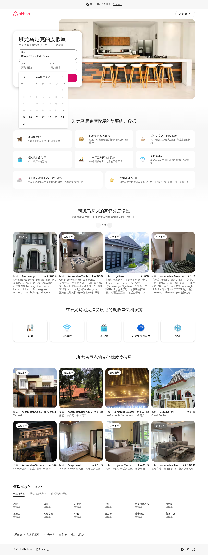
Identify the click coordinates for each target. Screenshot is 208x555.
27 (43, 117)
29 (56, 117)
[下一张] (109, 225)
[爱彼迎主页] (21, 14)
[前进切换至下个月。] (62, 77)
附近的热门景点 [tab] (59, 493)
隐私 (38, 549)
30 (62, 117)
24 (24, 117)
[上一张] (98, 225)
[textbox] (33, 68)
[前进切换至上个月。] (24, 77)
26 (37, 117)
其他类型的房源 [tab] (38, 493)
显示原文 (117, 4)
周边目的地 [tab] (19, 493)
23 (62, 110)
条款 (46, 549)
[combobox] (47, 56)
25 (30, 117)
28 (49, 117)
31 (24, 123)
